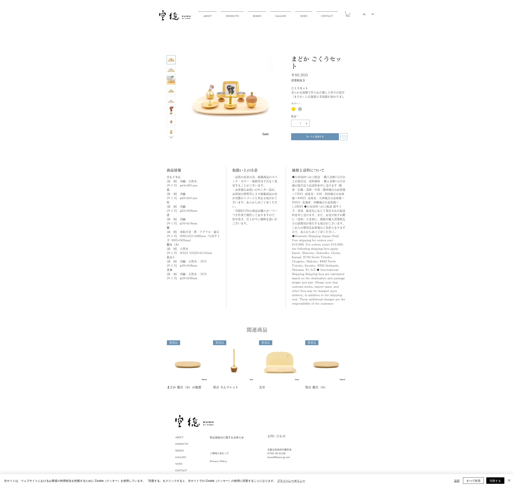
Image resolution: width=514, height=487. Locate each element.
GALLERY (180, 457)
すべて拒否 (473, 481)
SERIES (179, 450)
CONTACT (181, 470)
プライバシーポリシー (291, 481)
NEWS (178, 464)
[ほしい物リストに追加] (344, 136)
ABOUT (179, 437)
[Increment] (306, 123)
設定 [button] (457, 481)
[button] (232, 14)
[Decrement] (294, 123)
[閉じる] (509, 480)
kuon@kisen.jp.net (278, 457)
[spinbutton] (300, 123)
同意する (495, 481)
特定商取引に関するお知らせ (227, 437)
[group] (257, 365)
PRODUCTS (181, 444)
